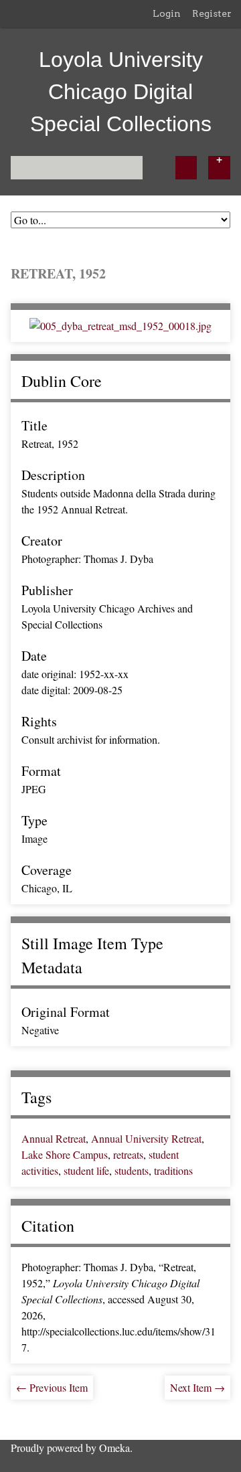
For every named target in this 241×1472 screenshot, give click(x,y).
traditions (173, 1170)
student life (86, 1170)
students (131, 1170)
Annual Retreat (53, 1138)
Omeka (114, 1448)
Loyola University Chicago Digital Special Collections (121, 92)
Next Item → (197, 1387)
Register (212, 13)
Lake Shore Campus (64, 1154)
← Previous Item (52, 1387)
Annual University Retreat (146, 1138)
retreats (128, 1154)
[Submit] (186, 167)
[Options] (219, 167)
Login (167, 13)
